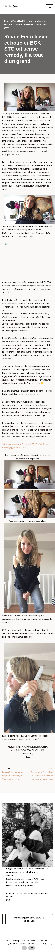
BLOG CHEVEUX (18, 21)
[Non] (51, 944)
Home (6, 21)
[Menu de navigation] (49, 6)
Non (31, 948)
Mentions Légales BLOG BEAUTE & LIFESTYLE (29, 919)
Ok (24, 948)
